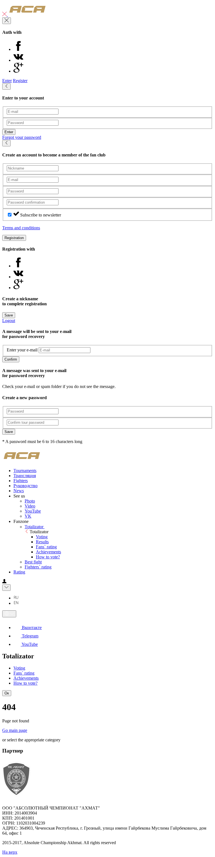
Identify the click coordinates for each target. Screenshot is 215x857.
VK (28, 516)
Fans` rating (46, 546)
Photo (30, 501)
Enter (7, 80)
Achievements (48, 551)
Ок (6, 693)
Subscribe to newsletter (40, 215)
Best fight (33, 562)
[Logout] (5, 14)
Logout (8, 320)
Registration (14, 238)
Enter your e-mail (22, 349)
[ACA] (27, 14)
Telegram (29, 636)
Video (30, 506)
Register (20, 80)
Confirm (10, 359)
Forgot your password (21, 137)
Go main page (14, 730)
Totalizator (35, 526)
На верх (9, 852)
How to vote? (48, 556)
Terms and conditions (21, 227)
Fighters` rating (38, 567)
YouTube (33, 511)
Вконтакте (31, 627)
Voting (42, 536)
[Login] (4, 581)
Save (8, 315)
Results (42, 541)
